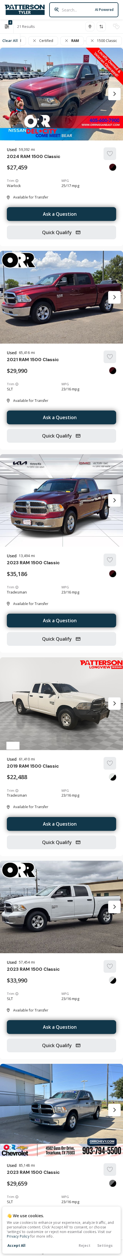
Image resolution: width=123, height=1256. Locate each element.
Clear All (10, 40)
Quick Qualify (57, 232)
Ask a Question (60, 214)
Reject (84, 1245)
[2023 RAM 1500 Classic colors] (112, 573)
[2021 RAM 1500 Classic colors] (112, 370)
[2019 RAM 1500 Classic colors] (112, 777)
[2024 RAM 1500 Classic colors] (112, 167)
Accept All (16, 1245)
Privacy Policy (18, 1236)
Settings (105, 1245)
